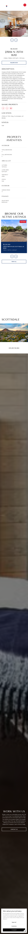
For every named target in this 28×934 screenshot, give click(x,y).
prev (12, 40)
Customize (14, 926)
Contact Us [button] (14, 829)
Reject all (14, 922)
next (16, 40)
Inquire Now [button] (14, 62)
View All (14, 261)
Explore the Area (14, 348)
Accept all (14, 929)
